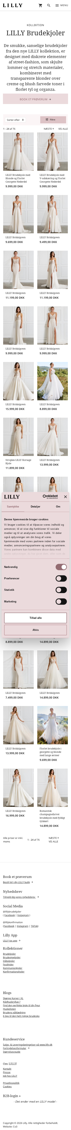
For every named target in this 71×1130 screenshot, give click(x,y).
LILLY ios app (10, 940)
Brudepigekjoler (12, 957)
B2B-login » (12, 1095)
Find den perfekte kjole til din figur (21, 1005)
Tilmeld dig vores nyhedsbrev (19, 897)
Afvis (36, 629)
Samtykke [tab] (13, 506)
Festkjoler (8, 964)
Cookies (7, 1086)
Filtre (50, 119)
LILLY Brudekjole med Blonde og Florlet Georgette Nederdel (18, 178)
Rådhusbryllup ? (11, 1001)
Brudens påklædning (14, 1012)
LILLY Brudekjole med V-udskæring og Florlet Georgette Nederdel (52, 178)
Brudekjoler (9, 954)
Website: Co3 (10, 1126)
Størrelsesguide (11, 1051)
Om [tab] (58, 506)
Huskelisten (9, 1009)
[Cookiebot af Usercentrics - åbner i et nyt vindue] (43, 496)
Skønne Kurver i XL (13, 998)
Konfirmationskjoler (13, 971)
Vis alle (63, 128)
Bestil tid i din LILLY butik (16, 882)
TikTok (34, 926)
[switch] (61, 578)
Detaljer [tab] (35, 506)
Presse (6, 1072)
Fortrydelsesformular (14, 1048)
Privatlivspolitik (11, 1083)
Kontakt (7, 1068)
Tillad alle (36, 617)
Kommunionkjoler (12, 968)
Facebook (9, 915)
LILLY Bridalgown (16, 237)
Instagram (23, 915)
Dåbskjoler (9, 961)
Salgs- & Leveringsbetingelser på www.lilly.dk (27, 1044)
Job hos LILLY (10, 1075)
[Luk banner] (65, 496)
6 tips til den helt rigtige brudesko (21, 1016)
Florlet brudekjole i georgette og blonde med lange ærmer (50, 752)
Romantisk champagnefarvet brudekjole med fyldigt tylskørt (52, 816)
